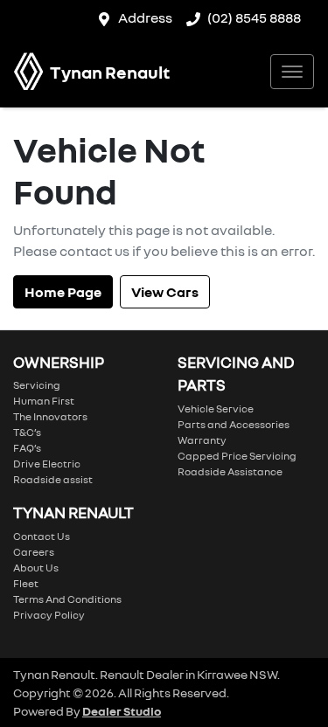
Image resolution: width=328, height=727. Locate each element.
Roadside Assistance (230, 471)
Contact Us (41, 536)
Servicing (36, 384)
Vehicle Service (216, 408)
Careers (33, 551)
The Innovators (50, 416)
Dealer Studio (121, 710)
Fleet (25, 583)
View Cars (165, 292)
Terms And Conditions (67, 599)
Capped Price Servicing (237, 455)
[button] (292, 71)
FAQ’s (27, 447)
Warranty (202, 440)
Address (145, 17)
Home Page (62, 292)
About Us (36, 567)
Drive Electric (46, 463)
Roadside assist (53, 479)
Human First (43, 400)
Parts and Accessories (234, 424)
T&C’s (27, 432)
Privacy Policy (49, 614)
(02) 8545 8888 (254, 17)
